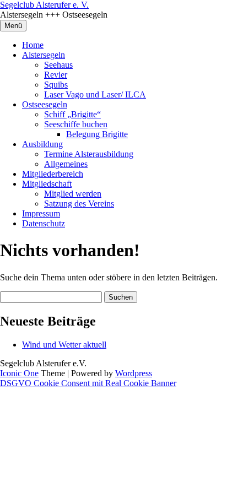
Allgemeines (66, 164)
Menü (13, 25)
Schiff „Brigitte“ (72, 114)
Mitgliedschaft (47, 183)
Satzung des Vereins (79, 203)
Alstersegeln (43, 54)
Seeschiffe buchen (75, 124)
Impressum (41, 213)
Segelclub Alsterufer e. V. (44, 4)
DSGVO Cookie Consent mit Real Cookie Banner (88, 383)
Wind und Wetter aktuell (64, 344)
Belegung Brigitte (97, 134)
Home (33, 45)
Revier (55, 74)
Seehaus (58, 64)
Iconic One (19, 373)
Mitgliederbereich (52, 173)
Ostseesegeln (44, 104)
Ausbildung (42, 144)
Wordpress (133, 373)
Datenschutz (43, 223)
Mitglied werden (72, 193)
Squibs (56, 84)
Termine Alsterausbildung (88, 154)
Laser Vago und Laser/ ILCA (95, 94)
